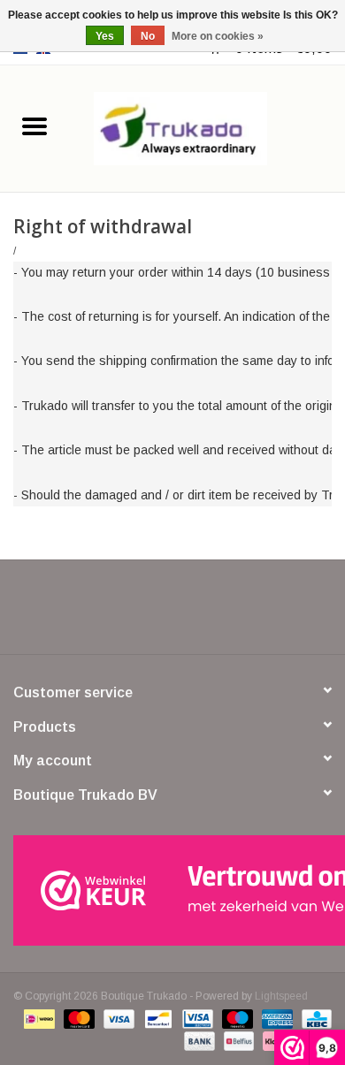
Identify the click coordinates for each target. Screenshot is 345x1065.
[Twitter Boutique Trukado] (140, 613)
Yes (105, 36)
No (148, 36)
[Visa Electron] (195, 1018)
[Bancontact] (156, 1018)
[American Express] (275, 1018)
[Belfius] (237, 1040)
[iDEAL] (37, 1018)
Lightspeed (281, 996)
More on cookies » (218, 36)
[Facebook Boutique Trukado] (109, 613)
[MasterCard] (77, 1018)
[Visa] (117, 1018)
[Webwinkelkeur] (172, 890)
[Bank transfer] (198, 1040)
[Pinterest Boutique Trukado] (172, 613)
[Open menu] (34, 125)
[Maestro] (236, 1018)
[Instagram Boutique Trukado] (236, 613)
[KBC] (313, 1018)
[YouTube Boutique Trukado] (204, 613)
